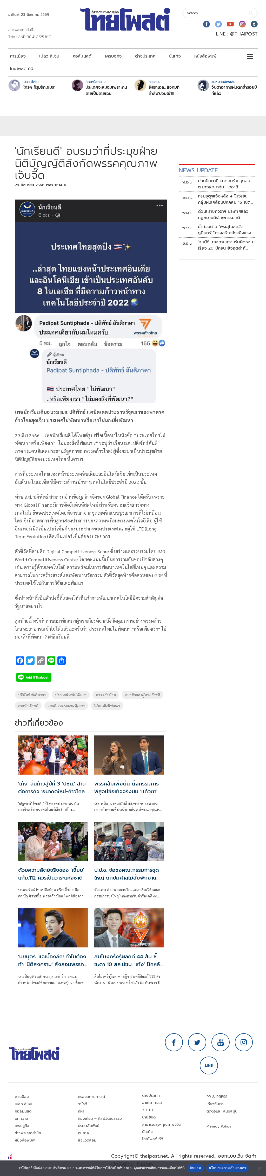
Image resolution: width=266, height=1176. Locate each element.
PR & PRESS (217, 1097)
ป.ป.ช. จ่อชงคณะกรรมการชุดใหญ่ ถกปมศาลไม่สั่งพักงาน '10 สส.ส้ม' (126, 877)
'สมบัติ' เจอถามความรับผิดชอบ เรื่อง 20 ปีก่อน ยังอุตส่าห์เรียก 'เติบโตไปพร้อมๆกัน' (225, 245)
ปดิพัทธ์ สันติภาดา (32, 694)
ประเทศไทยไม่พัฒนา (71, 694)
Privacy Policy (219, 1126)
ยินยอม (195, 1168)
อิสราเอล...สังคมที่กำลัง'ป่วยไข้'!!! (164, 90)
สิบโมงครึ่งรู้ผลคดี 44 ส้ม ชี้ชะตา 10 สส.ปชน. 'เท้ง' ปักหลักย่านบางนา (128, 964)
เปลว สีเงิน (49, 56)
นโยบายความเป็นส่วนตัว (227, 1168)
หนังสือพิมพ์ (205, 56)
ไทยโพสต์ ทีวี (21, 69)
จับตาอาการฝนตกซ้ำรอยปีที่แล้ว (234, 90)
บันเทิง (175, 56)
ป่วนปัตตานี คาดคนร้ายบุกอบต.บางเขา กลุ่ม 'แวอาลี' (224, 184)
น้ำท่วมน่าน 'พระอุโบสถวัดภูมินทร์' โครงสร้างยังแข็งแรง (224, 230)
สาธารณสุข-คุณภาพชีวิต (161, 1124)
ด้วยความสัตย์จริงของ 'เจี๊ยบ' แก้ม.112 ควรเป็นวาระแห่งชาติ (51, 874)
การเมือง (18, 56)
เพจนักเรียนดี (28, 705)
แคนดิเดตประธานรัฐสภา (66, 705)
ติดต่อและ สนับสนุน (222, 1111)
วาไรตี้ (82, 1104)
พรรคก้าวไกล (106, 694)
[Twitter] (218, 24)
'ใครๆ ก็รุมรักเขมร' (39, 87)
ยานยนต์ (149, 1117)
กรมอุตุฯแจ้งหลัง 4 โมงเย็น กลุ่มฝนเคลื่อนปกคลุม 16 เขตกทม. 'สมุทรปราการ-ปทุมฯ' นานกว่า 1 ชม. (225, 199)
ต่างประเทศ (145, 56)
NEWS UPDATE (198, 170)
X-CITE (148, 1110)
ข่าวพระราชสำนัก (28, 1133)
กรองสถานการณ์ (91, 1097)
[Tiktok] (254, 24)
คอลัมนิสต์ (82, 56)
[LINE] (208, 1065)
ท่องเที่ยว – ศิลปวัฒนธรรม (100, 1118)
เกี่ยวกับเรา (215, 1104)
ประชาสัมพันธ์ (88, 1126)
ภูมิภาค (83, 1133)
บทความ (21, 1118)
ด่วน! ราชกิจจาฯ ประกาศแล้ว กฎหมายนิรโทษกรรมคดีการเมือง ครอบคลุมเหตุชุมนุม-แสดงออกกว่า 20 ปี (225, 214)
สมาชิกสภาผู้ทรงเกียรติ (142, 694)
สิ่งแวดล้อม (87, 1140)
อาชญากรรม (152, 1103)
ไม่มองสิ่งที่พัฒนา (107, 705)
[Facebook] (206, 24)
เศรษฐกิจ (113, 56)
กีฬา (81, 1111)
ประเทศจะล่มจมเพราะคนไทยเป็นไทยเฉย (106, 90)
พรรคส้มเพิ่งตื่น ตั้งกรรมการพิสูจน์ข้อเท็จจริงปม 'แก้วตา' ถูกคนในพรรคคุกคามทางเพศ (126, 791)
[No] (259, 1168)
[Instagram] (242, 24)
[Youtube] (230, 24)
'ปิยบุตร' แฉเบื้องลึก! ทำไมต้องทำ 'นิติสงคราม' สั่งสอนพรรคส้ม (52, 964)
